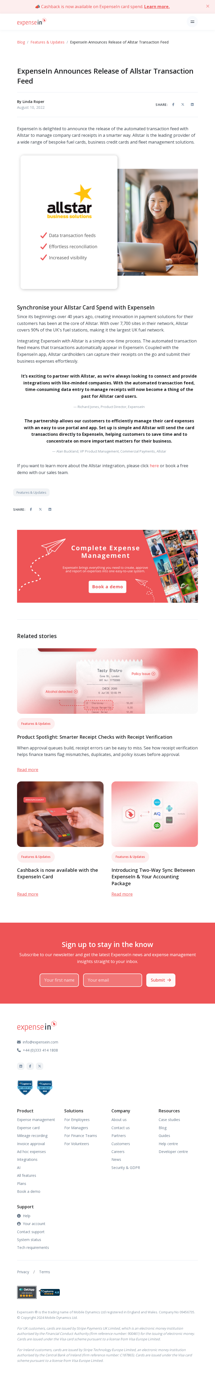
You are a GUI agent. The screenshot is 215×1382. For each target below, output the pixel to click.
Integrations (27, 1159)
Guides (164, 1135)
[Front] (31, 21)
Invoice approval (31, 1143)
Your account (34, 1223)
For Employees (77, 1119)
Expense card (28, 1127)
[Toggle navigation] (192, 21)
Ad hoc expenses (31, 1151)
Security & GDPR (125, 1167)
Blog (21, 42)
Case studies (169, 1119)
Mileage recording (32, 1135)
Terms (44, 1271)
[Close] (208, 6)
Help (26, 1215)
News (116, 1159)
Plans (21, 1183)
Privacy (23, 1271)
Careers (118, 1151)
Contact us (120, 1127)
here (154, 466)
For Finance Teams (80, 1135)
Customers (120, 1143)
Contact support (31, 1231)
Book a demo (28, 1191)
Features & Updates (47, 42)
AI (18, 1167)
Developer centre (173, 1151)
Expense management (36, 1119)
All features (26, 1175)
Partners (118, 1135)
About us (119, 1119)
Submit (158, 980)
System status (29, 1239)
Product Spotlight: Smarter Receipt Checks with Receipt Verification (94, 737)
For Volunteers (76, 1143)
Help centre (168, 1143)
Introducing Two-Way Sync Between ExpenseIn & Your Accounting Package (153, 876)
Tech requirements (33, 1247)
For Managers (76, 1127)
